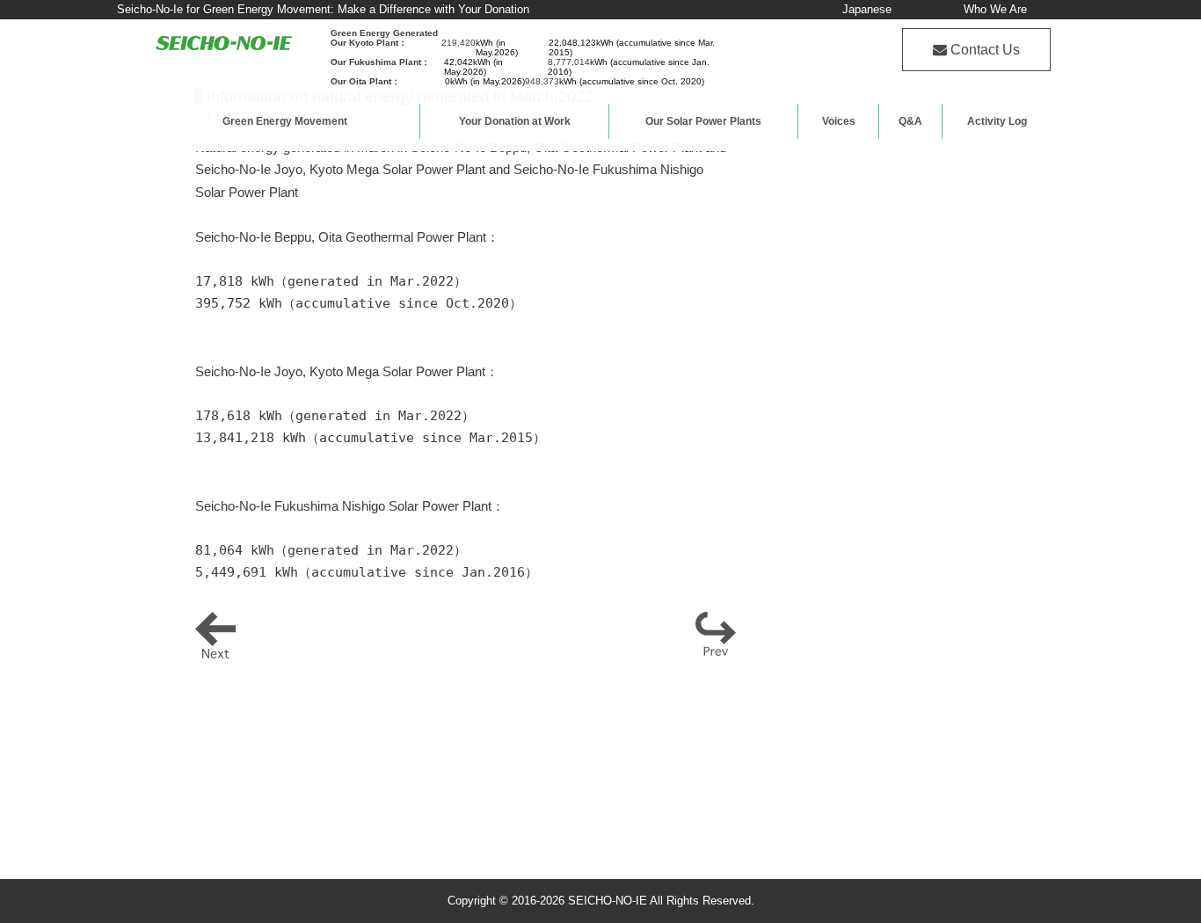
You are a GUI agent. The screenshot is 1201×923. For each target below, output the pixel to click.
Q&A (910, 121)
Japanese (867, 9)
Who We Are (995, 9)
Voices (838, 121)
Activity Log (997, 121)
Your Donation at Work (515, 121)
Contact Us (985, 49)
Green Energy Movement (284, 121)
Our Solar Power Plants (703, 121)
